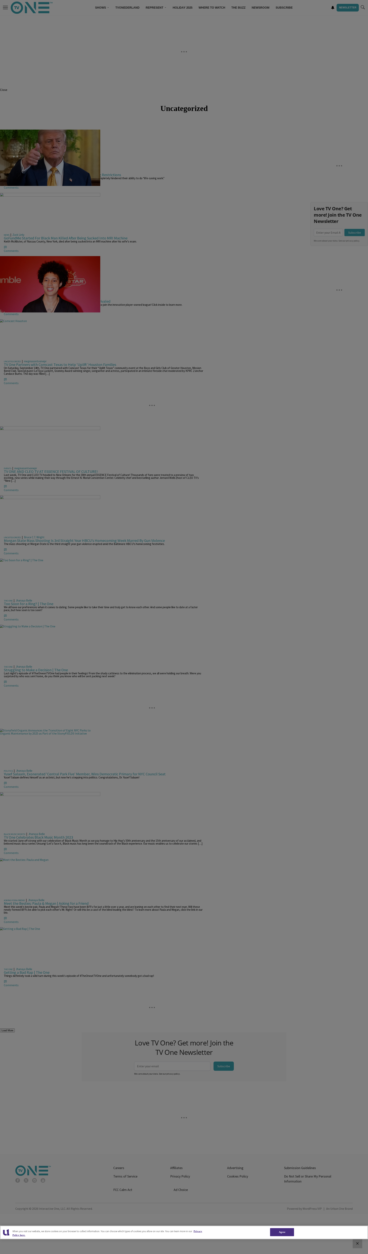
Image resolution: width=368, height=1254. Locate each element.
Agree (282, 1232)
